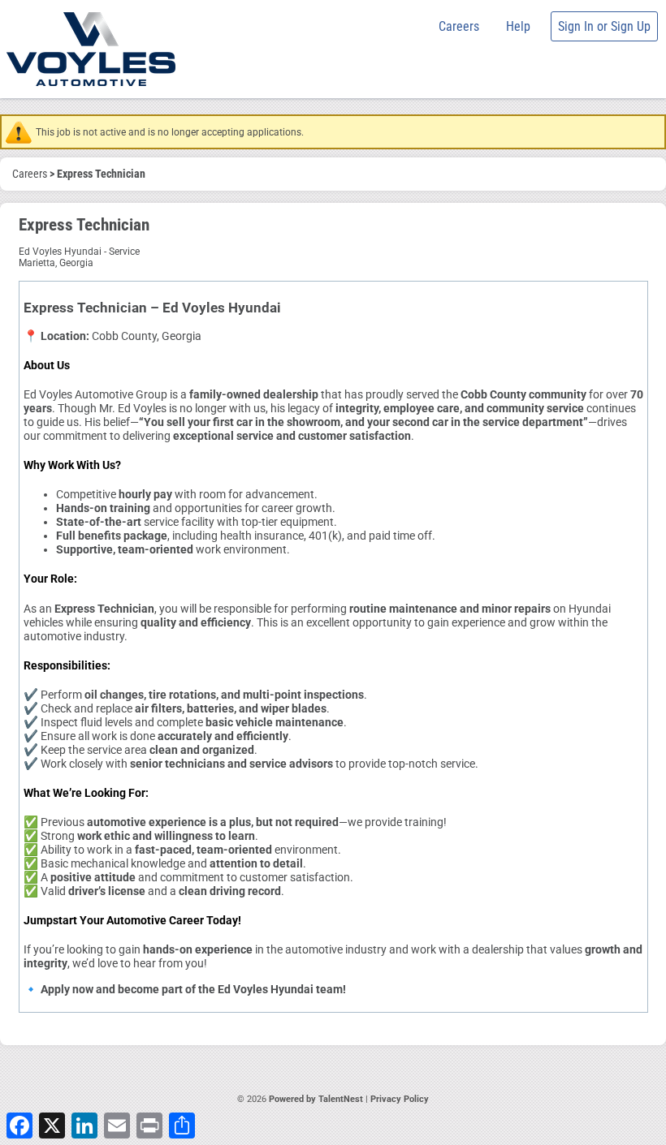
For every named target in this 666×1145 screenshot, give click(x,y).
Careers (459, 26)
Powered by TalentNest (317, 1099)
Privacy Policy (399, 1099)
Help (518, 26)
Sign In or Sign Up (604, 26)
